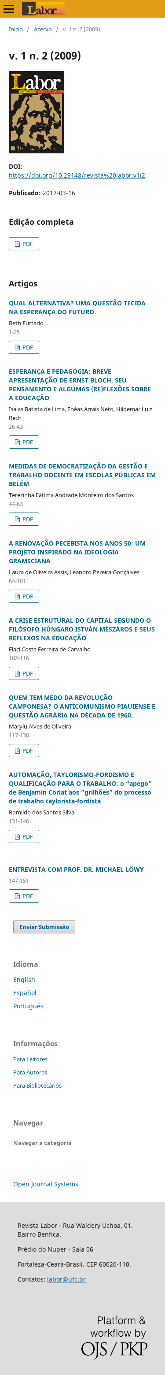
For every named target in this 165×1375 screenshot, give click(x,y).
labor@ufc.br (66, 1279)
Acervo (43, 29)
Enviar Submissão (44, 927)
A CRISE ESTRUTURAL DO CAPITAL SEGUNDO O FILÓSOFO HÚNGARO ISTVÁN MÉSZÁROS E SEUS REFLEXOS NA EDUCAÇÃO (82, 629)
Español (25, 993)
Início (16, 29)
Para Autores (30, 1072)
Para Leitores (30, 1059)
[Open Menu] (9, 9)
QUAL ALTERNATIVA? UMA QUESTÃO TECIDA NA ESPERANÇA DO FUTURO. (77, 307)
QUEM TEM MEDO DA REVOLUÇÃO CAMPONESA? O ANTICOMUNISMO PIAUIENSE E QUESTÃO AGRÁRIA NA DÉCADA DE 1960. (82, 706)
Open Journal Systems (45, 1184)
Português (28, 1006)
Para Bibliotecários (37, 1085)
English (24, 979)
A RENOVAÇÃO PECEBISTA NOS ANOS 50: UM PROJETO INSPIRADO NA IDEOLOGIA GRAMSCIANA (77, 552)
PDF (27, 244)
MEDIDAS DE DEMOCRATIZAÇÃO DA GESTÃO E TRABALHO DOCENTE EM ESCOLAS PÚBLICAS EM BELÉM (82, 475)
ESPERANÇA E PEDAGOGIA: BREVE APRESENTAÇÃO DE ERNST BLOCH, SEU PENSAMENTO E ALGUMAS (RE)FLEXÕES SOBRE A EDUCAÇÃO (80, 384)
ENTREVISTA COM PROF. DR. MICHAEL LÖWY (76, 869)
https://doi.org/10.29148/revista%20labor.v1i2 (77, 175)
